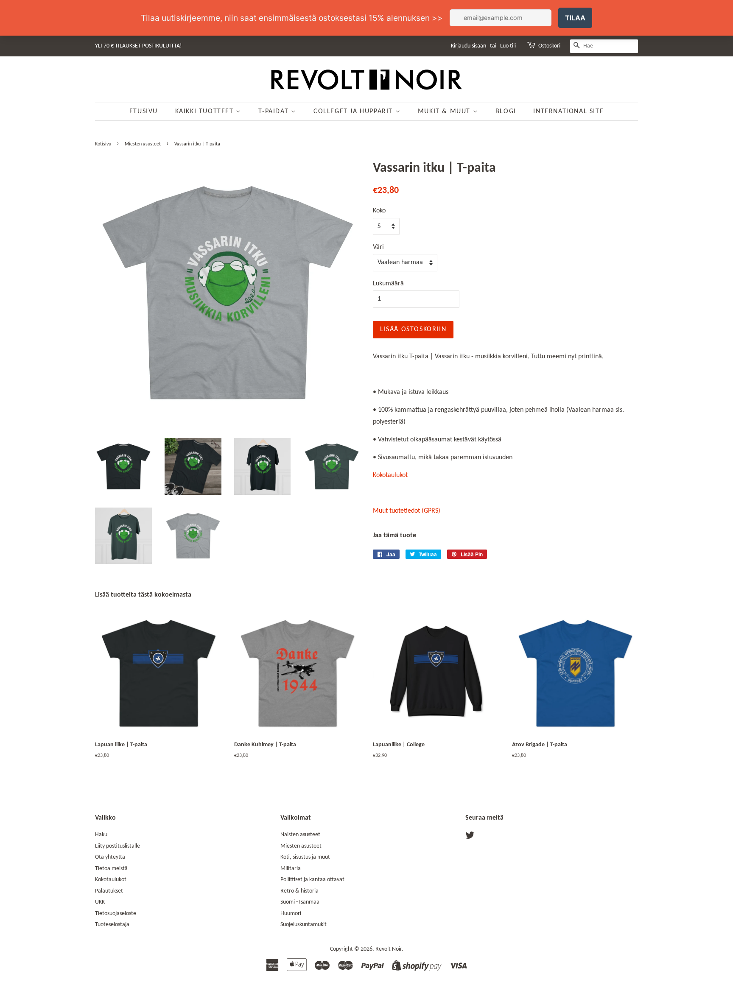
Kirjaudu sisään (468, 46)
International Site (568, 111)
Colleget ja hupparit (354, 111)
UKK (100, 902)
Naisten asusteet (300, 834)
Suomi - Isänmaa (299, 902)
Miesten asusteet (143, 144)
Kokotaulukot (390, 475)
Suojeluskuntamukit (303, 924)
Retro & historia (299, 891)
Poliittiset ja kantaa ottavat (312, 879)
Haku (101, 834)
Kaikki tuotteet (205, 111)
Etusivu (143, 111)
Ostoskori (549, 46)
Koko (379, 210)
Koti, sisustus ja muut (305, 857)
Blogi (505, 111)
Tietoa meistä (111, 868)
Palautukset (109, 891)
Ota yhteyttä (110, 857)
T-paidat (274, 111)
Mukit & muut (445, 111)
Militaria (290, 868)
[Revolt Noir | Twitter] (470, 837)
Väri (378, 247)
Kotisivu (103, 144)
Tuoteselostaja (112, 924)
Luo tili (508, 46)
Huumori (290, 913)
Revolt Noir (388, 949)
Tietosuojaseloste (115, 913)
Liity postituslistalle (117, 846)
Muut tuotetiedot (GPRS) (406, 511)
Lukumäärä (388, 283)
